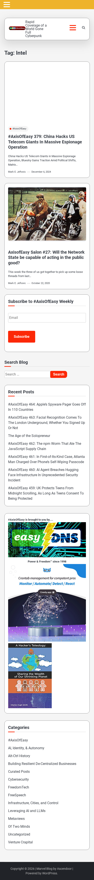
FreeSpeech (17, 795)
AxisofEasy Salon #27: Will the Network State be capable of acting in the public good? (46, 257)
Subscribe (22, 337)
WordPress (49, 873)
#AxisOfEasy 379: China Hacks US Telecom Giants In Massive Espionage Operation (45, 142)
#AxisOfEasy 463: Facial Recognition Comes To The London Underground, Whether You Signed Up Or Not (46, 422)
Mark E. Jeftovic (17, 171)
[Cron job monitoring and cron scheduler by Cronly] (47, 640)
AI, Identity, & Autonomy (26, 748)
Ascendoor (64, 868)
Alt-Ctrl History (19, 756)
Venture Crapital (20, 842)
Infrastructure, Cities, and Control (33, 803)
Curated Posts (19, 772)
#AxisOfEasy (19, 128)
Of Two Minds (19, 826)
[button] (7, 5)
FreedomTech (18, 787)
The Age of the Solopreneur (29, 436)
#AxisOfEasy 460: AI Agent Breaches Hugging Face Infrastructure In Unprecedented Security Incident (43, 475)
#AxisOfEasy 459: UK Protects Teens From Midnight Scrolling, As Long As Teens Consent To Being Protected (46, 493)
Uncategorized (19, 834)
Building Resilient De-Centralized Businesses (42, 764)
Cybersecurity (18, 779)
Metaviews (16, 819)
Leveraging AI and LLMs (26, 811)
